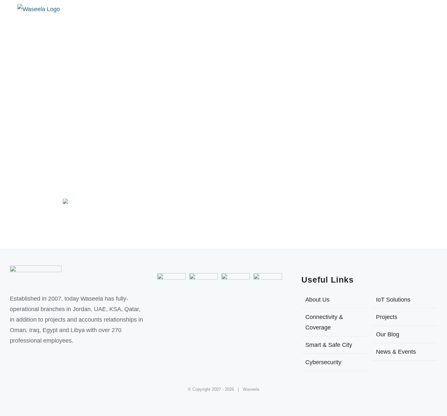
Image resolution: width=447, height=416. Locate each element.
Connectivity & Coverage (324, 322)
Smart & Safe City (328, 345)
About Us (317, 299)
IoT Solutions (393, 299)
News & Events (396, 351)
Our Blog (387, 334)
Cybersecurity (323, 362)
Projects (386, 317)
